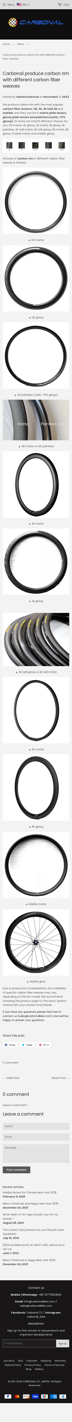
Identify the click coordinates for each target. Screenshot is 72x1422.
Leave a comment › (15, 1105)
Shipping (46, 1361)
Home (6, 44)
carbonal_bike (36, 1317)
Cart (66, 4)
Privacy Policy (33, 1365)
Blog (28, 1369)
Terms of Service (54, 1365)
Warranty (60, 1361)
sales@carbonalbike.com (36, 1306)
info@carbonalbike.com (39, 1301)
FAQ (20, 1361)
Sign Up (63, 1343)
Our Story (9, 1361)
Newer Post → (60, 1078)
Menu (11, 4)
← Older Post (11, 1078)
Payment (31, 1361)
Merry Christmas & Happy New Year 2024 (29, 1260)
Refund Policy (13, 1365)
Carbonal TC (34, 1312)
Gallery (39, 1369)
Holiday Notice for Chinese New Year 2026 (29, 1192)
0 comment (10, 1062)
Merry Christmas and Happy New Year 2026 (30, 1203)
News (20, 44)
